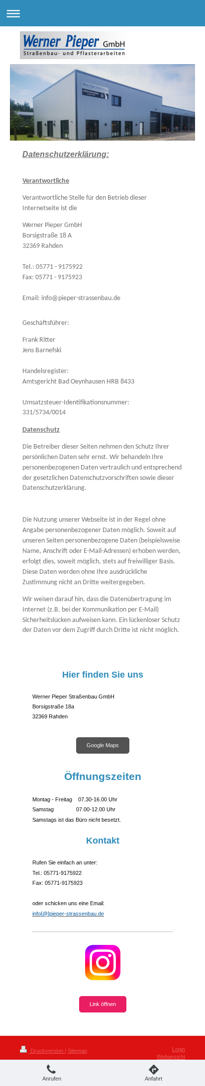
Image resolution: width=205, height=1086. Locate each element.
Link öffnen (103, 1004)
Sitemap (77, 1051)
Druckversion (47, 1051)
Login (178, 1049)
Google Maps (103, 745)
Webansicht (171, 1057)
